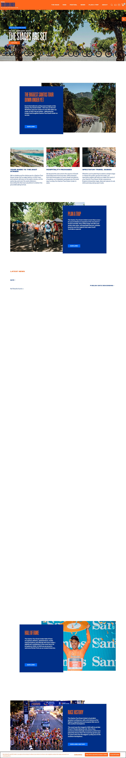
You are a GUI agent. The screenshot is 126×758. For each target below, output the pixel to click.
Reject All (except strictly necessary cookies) (96, 754)
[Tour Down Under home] (9, 4)
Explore (14, 43)
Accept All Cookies (114, 754)
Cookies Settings (125, 19)
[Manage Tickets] (115, 5)
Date (12, 280)
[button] (119, 5)
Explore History (77, 744)
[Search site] (111, 5)
